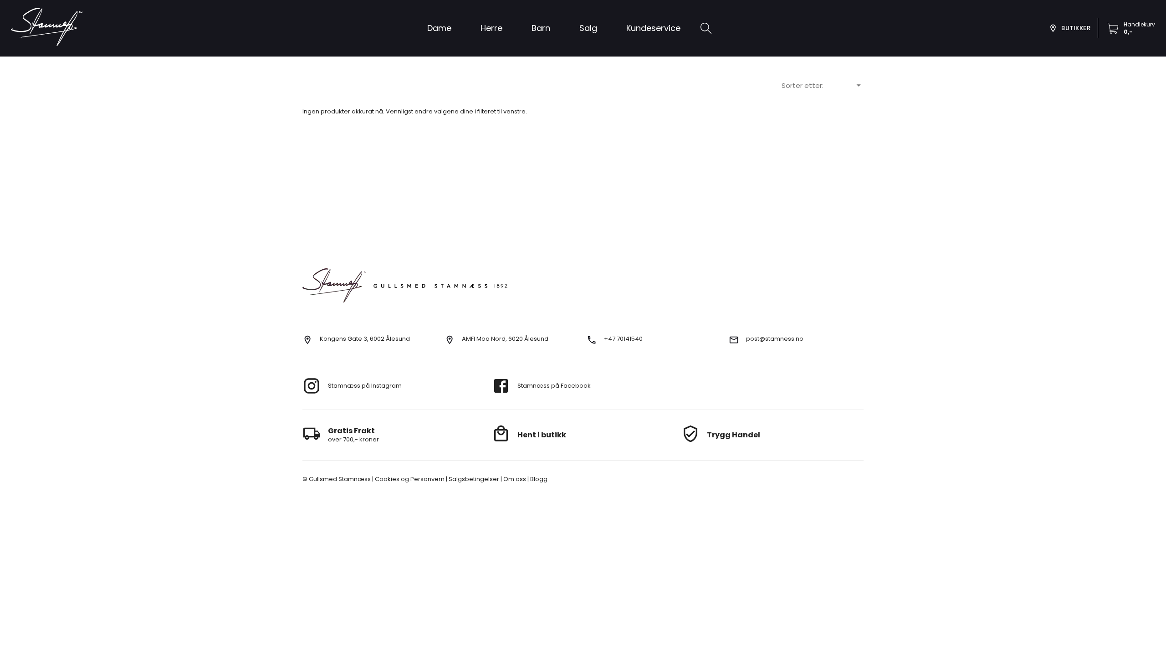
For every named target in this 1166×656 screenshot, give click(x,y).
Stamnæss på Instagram (365, 385)
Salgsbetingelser (473, 479)
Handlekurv (1139, 24)
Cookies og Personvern (409, 479)
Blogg (538, 479)
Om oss (514, 479)
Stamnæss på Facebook (554, 385)
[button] (588, 28)
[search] (706, 28)
